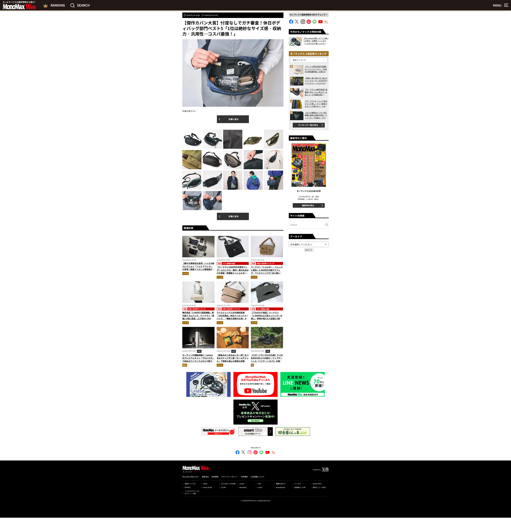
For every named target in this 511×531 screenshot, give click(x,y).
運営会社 (205, 476)
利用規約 (244, 476)
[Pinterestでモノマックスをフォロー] (309, 23)
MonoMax (243, 487)
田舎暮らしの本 (300, 487)
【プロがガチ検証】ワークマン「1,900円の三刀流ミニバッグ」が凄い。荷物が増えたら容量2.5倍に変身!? (266, 317)
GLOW (223, 487)
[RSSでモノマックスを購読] (273, 452)
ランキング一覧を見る (308, 125)
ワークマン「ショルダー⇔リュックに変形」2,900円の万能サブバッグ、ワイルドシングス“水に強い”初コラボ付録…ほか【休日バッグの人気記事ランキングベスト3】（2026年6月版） (267, 274)
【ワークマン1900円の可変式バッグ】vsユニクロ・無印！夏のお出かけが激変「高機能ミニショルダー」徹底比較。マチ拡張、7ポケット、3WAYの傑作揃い (233, 273)
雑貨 (184, 365)
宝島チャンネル (190, 483)
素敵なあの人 (281, 483)
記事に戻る (234, 119)
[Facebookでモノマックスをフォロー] (291, 23)
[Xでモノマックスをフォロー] (297, 23)
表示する (308, 250)
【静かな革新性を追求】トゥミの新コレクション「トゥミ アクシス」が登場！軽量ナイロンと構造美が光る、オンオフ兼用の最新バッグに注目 (198, 269)
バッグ (185, 273)
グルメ (219, 365)
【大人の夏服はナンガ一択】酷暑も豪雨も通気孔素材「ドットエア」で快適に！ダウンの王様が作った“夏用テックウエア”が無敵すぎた (316, 115)
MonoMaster (280, 487)
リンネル (297, 483)
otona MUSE (207, 487)
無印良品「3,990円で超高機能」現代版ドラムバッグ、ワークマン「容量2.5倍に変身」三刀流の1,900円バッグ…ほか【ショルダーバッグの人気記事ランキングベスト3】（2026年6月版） (198, 320)
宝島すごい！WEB (319, 487)
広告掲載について (257, 476)
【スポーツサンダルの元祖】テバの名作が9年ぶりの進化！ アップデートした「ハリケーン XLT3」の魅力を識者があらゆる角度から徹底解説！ (267, 361)
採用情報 (214, 476)
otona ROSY (317, 483)
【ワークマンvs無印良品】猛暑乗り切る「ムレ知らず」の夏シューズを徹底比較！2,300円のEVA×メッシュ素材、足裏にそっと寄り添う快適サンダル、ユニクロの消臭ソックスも (316, 92)
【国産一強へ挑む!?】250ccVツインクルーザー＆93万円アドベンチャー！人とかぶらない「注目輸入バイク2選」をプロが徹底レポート (316, 81)
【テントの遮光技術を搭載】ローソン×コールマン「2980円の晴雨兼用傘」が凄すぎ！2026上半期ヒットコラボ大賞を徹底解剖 (316, 69)
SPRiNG (187, 487)
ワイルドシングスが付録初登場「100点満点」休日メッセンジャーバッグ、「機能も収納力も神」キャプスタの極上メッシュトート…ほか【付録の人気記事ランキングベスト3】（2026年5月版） (233, 320)
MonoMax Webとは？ (190, 476)
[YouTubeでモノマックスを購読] (320, 23)
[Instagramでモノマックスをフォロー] (303, 23)
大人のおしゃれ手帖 (228, 483)
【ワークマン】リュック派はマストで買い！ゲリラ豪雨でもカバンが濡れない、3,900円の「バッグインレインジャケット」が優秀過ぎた (316, 104)
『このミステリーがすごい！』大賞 (192, 492)
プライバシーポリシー (229, 476)
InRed (205, 483)
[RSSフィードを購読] (326, 23)
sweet (241, 483)
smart (260, 487)
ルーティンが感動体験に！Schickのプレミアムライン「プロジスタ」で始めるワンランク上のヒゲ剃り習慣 (198, 359)
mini (259, 483)
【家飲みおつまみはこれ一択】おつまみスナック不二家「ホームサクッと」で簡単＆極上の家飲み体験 (233, 358)
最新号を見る (308, 205)
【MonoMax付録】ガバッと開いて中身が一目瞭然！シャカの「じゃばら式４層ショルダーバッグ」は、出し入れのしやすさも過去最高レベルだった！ (316, 41)
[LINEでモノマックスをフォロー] (314, 23)
